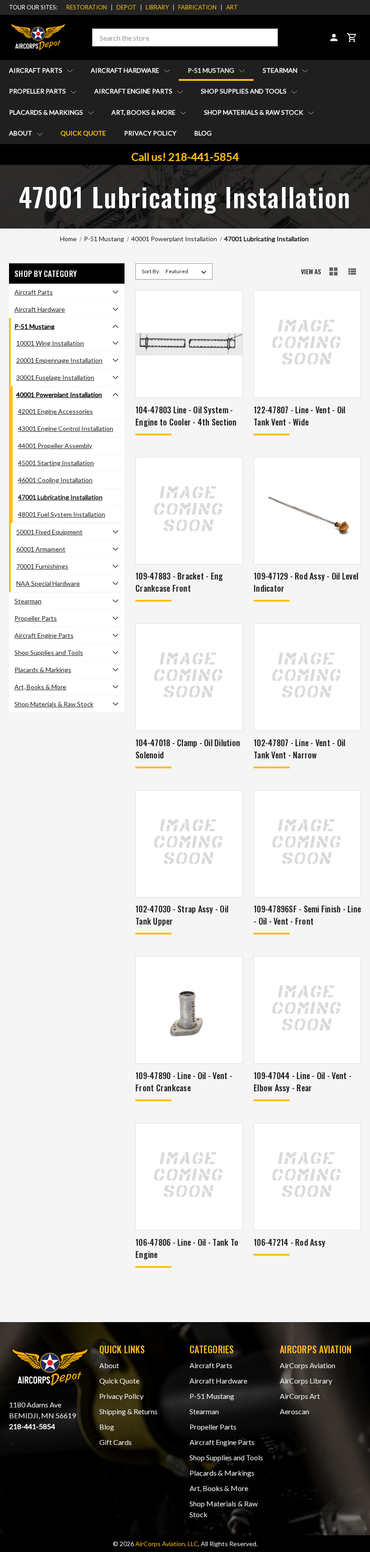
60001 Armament (40, 549)
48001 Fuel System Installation (61, 514)
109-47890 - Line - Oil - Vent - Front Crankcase (183, 1082)
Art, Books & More (144, 112)
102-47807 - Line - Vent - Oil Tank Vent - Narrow (299, 749)
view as (311, 271)
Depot (126, 7)
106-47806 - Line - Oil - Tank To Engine (186, 1248)
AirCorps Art (300, 1396)
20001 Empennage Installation (59, 360)
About (21, 133)
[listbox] (188, 271)
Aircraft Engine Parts (134, 91)
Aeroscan (294, 1411)
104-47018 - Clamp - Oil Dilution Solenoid (187, 749)
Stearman (281, 70)
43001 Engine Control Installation (65, 428)
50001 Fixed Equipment (49, 532)
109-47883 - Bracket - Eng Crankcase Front (179, 582)
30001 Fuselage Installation (55, 377)
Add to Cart (189, 356)
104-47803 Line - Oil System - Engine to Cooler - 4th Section (186, 416)
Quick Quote (83, 133)
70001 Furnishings (42, 566)
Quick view (189, 332)
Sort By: (151, 271)
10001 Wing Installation (50, 343)
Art (232, 7)
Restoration (86, 7)
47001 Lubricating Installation (60, 497)
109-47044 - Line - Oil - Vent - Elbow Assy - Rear (303, 1082)
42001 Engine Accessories (55, 411)
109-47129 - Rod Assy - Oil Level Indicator (306, 582)
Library (157, 7)
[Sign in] (334, 37)
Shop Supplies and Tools (244, 91)
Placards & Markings (46, 112)
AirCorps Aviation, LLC (166, 1543)
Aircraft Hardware (126, 70)
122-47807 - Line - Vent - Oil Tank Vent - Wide (299, 416)
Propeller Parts (38, 91)
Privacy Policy (150, 133)
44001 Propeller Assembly (55, 445)
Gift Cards (115, 1442)
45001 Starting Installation (56, 463)
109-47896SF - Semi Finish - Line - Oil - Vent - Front (307, 915)
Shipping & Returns (128, 1411)
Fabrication (197, 7)
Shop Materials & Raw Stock (254, 112)
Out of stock (307, 522)
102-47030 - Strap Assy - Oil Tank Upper (181, 915)
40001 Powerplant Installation (59, 394)
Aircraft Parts (36, 70)
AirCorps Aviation (307, 1365)
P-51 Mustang (212, 70)
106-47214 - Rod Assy (289, 1242)
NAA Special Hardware (48, 583)
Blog (203, 133)
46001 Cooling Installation (55, 480)
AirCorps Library (306, 1380)
